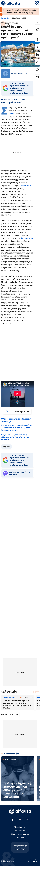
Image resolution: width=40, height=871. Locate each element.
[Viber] (37, 62)
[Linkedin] (37, 54)
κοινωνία (11, 753)
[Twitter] (37, 46)
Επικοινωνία (20, 830)
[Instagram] (20, 819)
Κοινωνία (5, 18)
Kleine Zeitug (27, 185)
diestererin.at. (26, 238)
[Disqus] (20, 513)
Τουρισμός (6, 447)
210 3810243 (20, 849)
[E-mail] (37, 77)
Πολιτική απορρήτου (20, 834)
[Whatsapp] (37, 69)
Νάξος (13, 113)
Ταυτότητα (20, 838)
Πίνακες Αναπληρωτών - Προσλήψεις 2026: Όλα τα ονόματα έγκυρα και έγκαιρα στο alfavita (17, 427)
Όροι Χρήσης (19, 827)
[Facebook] (37, 39)
